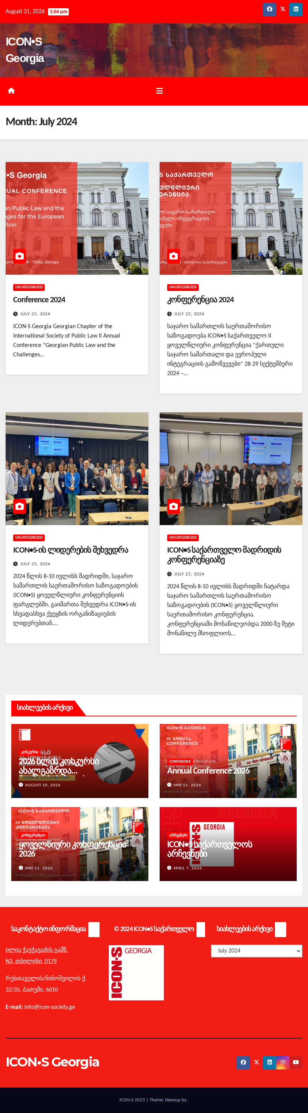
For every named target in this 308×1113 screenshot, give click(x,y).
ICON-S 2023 (132, 1100)
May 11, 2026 (187, 785)
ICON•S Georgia (52, 1062)
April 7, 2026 (188, 868)
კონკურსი (29, 752)
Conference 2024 (39, 300)
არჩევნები (178, 835)
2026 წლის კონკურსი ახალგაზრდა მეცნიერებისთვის (58, 771)
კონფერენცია (33, 835)
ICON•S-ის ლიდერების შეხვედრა (70, 550)
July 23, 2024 (35, 314)
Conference (180, 762)
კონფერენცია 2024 (200, 300)
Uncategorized (28, 287)
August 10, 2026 (43, 785)
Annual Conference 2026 (208, 771)
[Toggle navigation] (159, 91)
